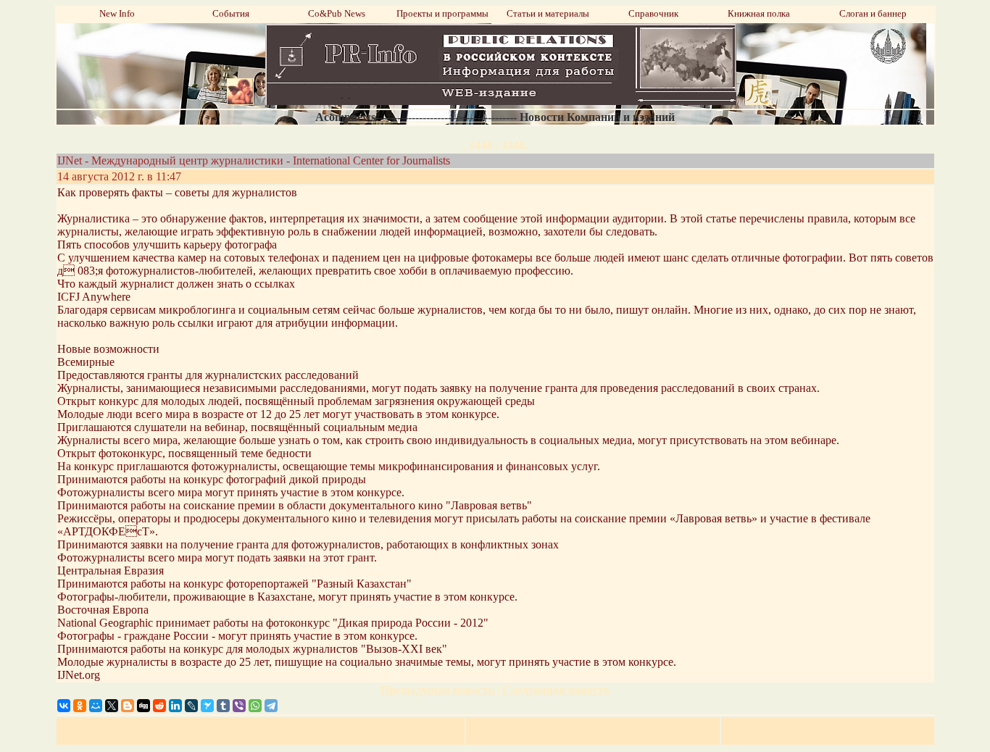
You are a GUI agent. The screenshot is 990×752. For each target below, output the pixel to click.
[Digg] (143, 705)
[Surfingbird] (207, 705)
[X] (111, 705)
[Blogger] (127, 705)
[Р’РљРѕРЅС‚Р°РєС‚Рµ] (63, 705)
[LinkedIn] (175, 705)
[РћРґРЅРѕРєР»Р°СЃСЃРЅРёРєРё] (79, 705)
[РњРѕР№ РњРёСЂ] (95, 705)
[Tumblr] (223, 705)
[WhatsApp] (255, 705)
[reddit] (159, 705)
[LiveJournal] (191, 705)
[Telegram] (271, 705)
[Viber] (239, 705)
